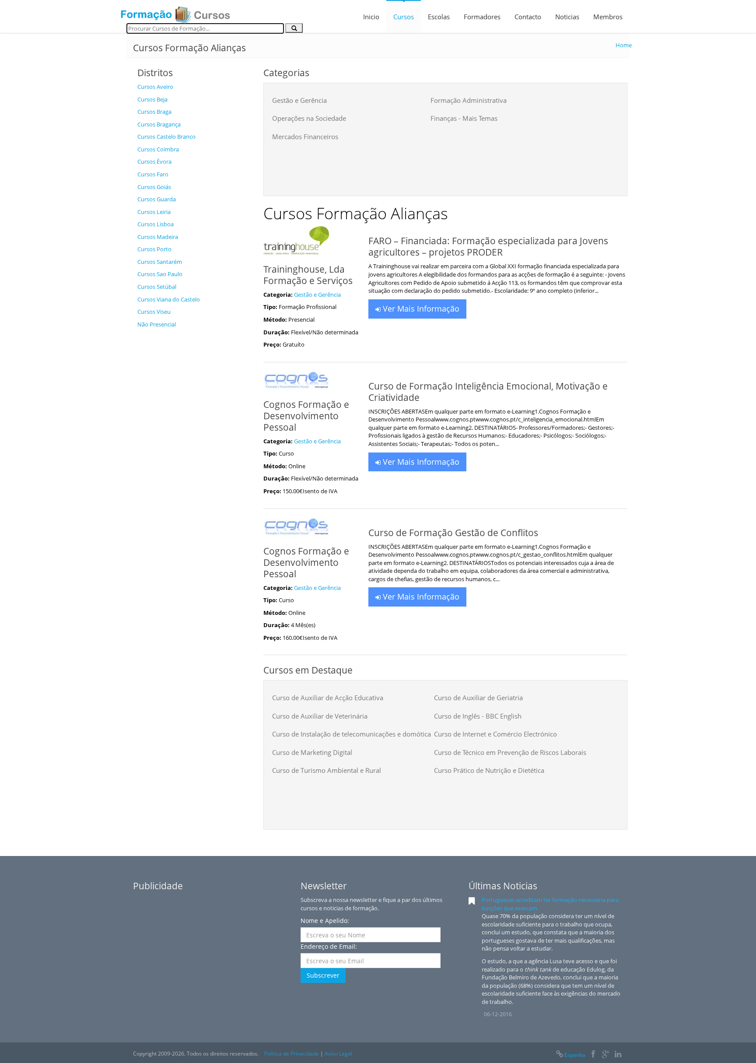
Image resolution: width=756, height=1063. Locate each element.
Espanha (574, 1055)
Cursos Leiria (154, 212)
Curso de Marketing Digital (312, 752)
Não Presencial (156, 324)
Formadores (482, 16)
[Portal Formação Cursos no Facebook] (593, 1055)
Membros (608, 16)
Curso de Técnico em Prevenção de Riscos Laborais (510, 752)
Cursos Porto (154, 249)
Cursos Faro (152, 174)
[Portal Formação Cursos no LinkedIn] (618, 1055)
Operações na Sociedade (309, 118)
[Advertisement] (194, 464)
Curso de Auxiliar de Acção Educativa (327, 697)
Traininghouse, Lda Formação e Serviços (308, 275)
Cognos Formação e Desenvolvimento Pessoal (306, 415)
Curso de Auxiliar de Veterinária (320, 716)
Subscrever (323, 975)
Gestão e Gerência (299, 100)
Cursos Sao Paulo (159, 274)
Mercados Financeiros (305, 136)
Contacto (527, 16)
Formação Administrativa (468, 100)
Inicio (371, 16)
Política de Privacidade (291, 1053)
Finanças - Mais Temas (463, 118)
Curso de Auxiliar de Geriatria (478, 697)
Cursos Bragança (159, 124)
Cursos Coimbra (158, 149)
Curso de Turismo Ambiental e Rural (326, 770)
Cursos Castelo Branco (166, 136)
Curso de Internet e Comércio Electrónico (495, 734)
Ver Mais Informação (420, 308)
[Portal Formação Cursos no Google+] (606, 1055)
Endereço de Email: (329, 946)
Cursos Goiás (154, 187)
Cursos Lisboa (155, 224)
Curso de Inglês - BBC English (478, 716)
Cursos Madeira (157, 237)
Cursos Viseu (154, 312)
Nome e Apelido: (325, 920)
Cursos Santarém (159, 262)
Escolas (439, 16)
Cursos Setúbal (156, 287)
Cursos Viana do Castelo (168, 299)
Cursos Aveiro (155, 87)
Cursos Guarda (156, 199)
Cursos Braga (154, 112)
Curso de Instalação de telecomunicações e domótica (351, 734)
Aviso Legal (338, 1053)
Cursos (403, 16)
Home (624, 45)
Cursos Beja (152, 99)
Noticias (567, 16)
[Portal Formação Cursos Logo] (175, 12)
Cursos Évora (154, 161)
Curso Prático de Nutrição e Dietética (489, 770)
